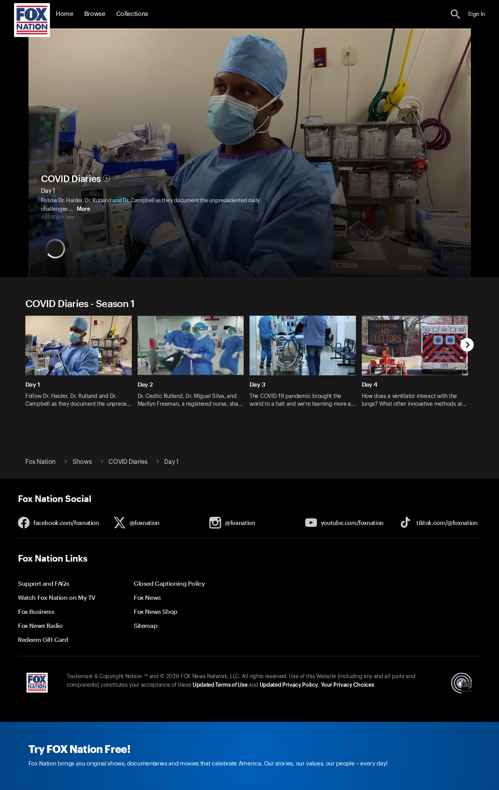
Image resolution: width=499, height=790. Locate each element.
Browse (94, 14)
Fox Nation (40, 462)
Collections (132, 14)
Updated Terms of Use (220, 685)
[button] (455, 14)
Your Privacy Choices (347, 685)
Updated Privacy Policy (289, 685)
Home (64, 14)
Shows (82, 462)
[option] (81, 366)
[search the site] (455, 14)
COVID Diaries (71, 179)
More (83, 209)
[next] (467, 345)
